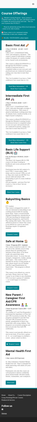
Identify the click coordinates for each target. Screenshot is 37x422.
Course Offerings (14, 13)
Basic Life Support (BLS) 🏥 (18, 151)
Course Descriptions (24, 395)
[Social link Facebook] (2, 409)
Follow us (7, 406)
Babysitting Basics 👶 (18, 200)
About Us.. (11, 395)
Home (4, 395)
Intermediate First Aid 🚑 (17, 97)
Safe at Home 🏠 (17, 241)
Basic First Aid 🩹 (17, 45)
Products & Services (8, 400)
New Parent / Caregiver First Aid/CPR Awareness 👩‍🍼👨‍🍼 (17, 300)
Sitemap (4, 413)
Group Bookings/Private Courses (12, 397)
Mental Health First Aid (18, 352)
